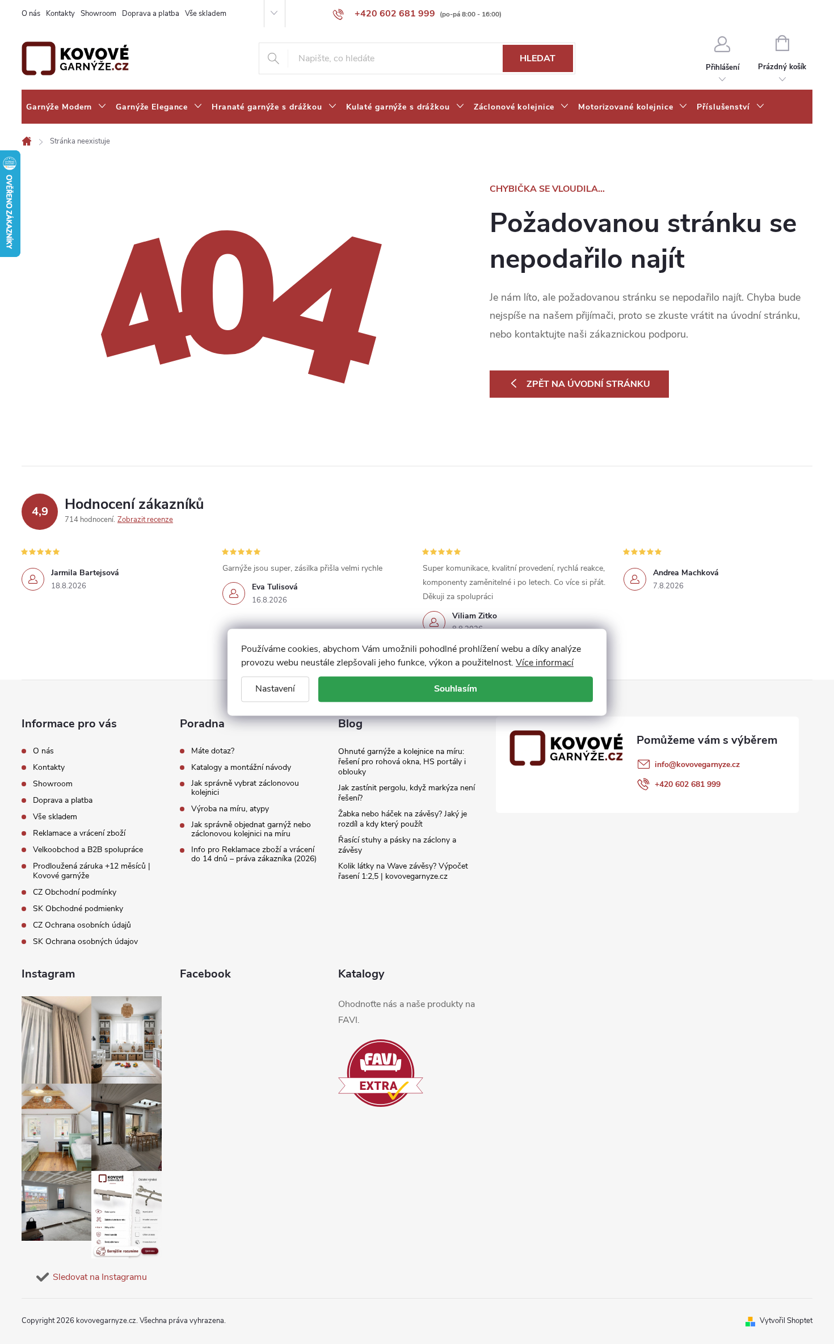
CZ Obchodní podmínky (74, 892)
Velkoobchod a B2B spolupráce (88, 849)
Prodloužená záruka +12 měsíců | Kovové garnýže (91, 871)
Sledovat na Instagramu (100, 1277)
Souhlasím (455, 688)
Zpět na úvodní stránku (588, 384)
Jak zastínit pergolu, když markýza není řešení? (406, 792)
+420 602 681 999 (688, 784)
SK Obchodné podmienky (78, 908)
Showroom (98, 14)
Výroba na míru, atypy (230, 809)
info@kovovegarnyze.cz (697, 764)
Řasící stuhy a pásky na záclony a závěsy (397, 845)
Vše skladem (205, 14)
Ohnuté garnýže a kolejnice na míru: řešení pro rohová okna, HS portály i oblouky (402, 761)
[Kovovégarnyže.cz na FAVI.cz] (380, 1073)
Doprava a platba (150, 14)
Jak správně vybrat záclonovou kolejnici (245, 788)
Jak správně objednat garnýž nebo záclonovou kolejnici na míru (251, 829)
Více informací (545, 662)
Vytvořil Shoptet (786, 1321)
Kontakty (60, 14)
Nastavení (275, 688)
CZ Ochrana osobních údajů (82, 925)
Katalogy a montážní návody (241, 767)
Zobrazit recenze (145, 520)
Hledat (537, 58)
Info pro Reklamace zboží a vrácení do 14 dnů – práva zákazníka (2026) (254, 854)
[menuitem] (66, 107)
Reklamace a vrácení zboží (79, 833)
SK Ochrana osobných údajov (85, 941)
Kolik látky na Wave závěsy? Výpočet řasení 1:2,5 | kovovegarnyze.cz (403, 871)
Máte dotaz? (212, 751)
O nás (31, 14)
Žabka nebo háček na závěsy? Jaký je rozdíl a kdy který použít (402, 818)
